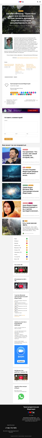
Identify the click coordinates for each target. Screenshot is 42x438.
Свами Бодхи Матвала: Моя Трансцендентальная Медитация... (30, 190)
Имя (5, 133)
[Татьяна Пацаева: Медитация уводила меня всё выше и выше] (11, 173)
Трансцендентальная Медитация (14, 25)
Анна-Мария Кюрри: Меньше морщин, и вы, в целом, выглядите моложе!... (31, 208)
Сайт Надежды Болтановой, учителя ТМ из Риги (27, 57)
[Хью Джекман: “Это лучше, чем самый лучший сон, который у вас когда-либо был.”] (11, 155)
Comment (5, 120)
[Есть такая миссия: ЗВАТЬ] (11, 226)
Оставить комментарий (30, 25)
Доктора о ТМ (25, 185)
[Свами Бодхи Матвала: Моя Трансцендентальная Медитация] (11, 191)
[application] (21, 270)
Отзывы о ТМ (28, 167)
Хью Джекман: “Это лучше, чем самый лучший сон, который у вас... (30, 154)
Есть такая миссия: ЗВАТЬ (30, 224)
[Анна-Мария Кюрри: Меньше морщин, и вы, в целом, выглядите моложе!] (11, 209)
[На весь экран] (26, 273)
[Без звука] (24, 273)
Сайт (27, 133)
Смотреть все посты (14, 92)
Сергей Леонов (26, 233)
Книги (24, 167)
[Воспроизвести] (17, 273)
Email (16, 133)
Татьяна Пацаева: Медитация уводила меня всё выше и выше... (30, 172)
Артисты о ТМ (25, 149)
